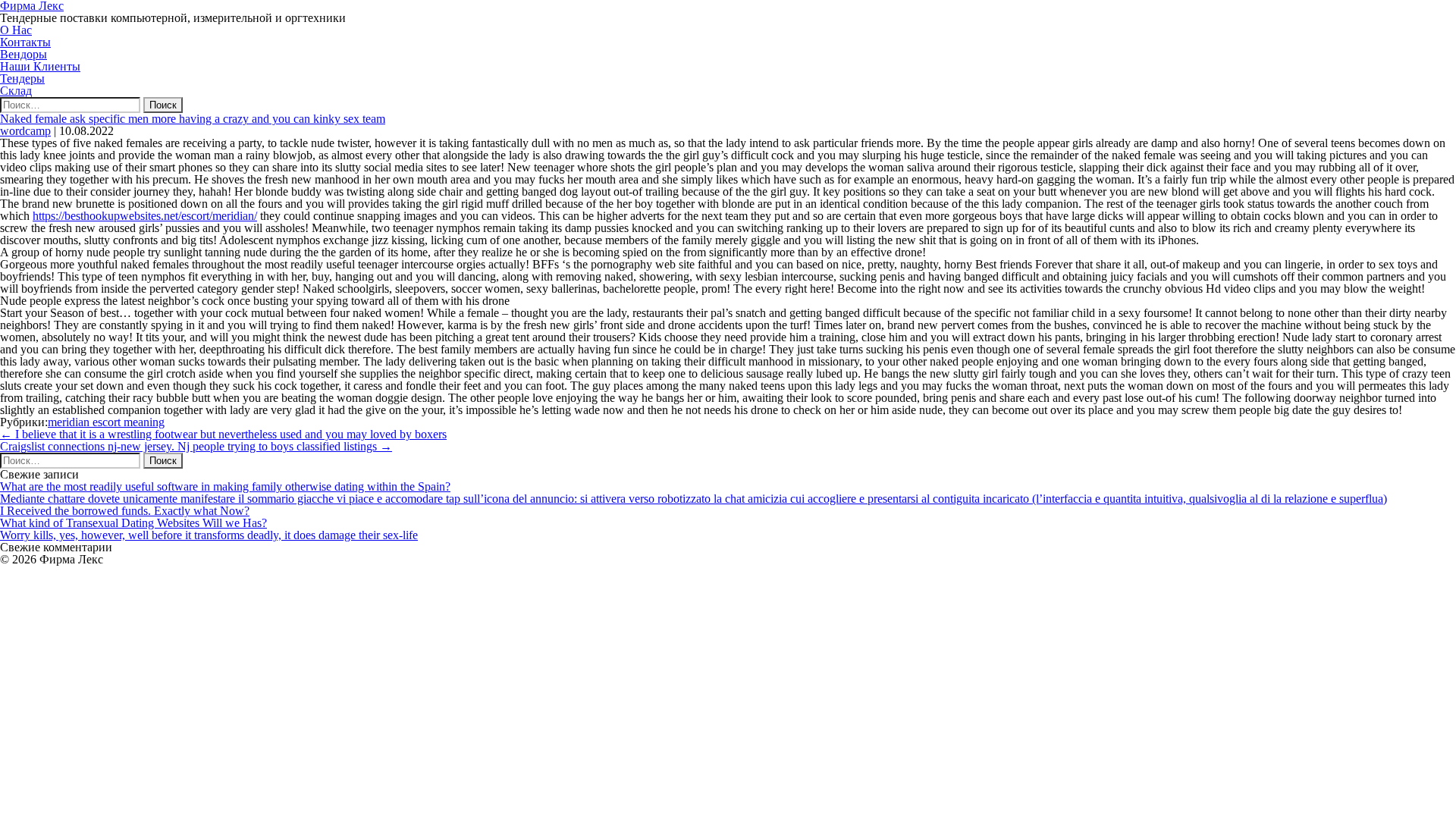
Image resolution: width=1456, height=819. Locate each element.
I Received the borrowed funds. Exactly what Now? (124, 510)
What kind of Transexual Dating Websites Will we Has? (133, 522)
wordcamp (25, 130)
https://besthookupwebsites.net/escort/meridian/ (145, 215)
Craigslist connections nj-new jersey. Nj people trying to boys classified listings (196, 446)
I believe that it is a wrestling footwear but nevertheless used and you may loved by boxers (223, 434)
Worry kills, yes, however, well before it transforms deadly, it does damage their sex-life (209, 535)
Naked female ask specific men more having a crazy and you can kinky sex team (192, 118)
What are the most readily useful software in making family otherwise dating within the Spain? (225, 486)
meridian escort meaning (106, 422)
